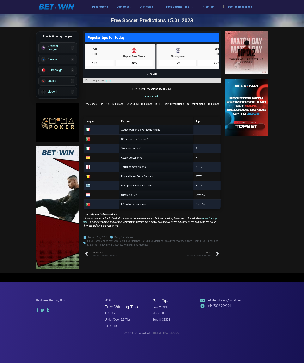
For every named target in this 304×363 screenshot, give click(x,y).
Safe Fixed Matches (152, 241)
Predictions (100, 6)
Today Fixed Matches (110, 244)
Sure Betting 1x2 (196, 241)
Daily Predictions (123, 237)
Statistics (146, 6)
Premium (208, 6)
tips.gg (108, 80)
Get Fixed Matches (130, 241)
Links (108, 300)
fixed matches (111, 241)
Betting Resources (240, 6)
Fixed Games (94, 241)
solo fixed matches (175, 241)
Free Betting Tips (177, 6)
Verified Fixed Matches (135, 244)
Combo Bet (123, 6)
